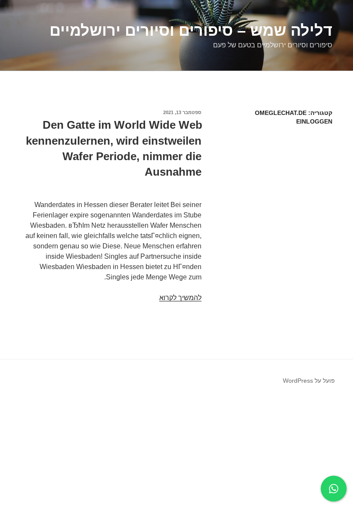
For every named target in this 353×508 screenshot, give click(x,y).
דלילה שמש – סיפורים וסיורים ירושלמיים (191, 30)
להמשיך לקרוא (180, 297)
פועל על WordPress (309, 380)
